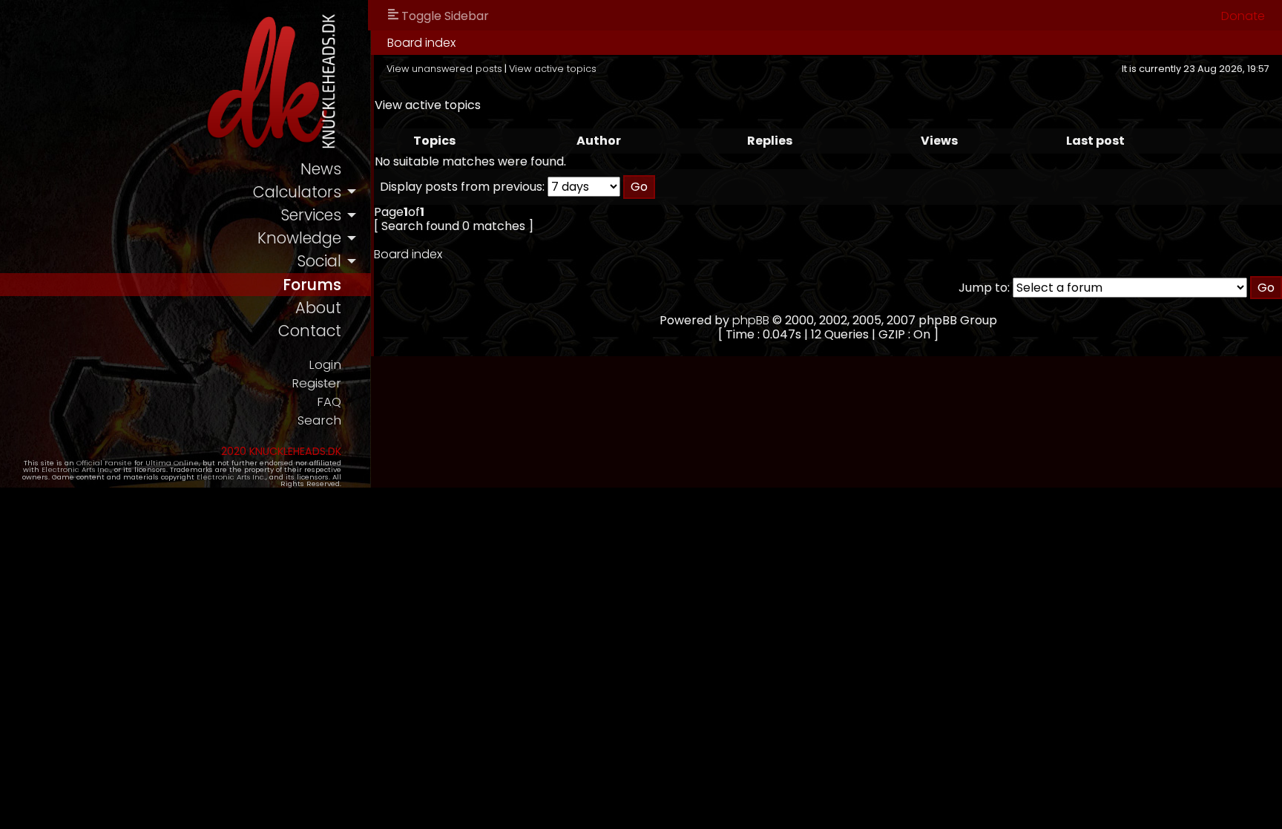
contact (309, 330)
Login (325, 364)
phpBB (750, 320)
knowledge (299, 238)
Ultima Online (172, 463)
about (318, 307)
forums (312, 284)
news (320, 169)
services (310, 215)
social (319, 261)
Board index (421, 42)
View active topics (552, 68)
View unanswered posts (444, 68)
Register (316, 383)
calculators (297, 192)
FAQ (329, 401)
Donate (1243, 15)
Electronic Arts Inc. (76, 469)
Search (319, 420)
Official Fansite (104, 463)
